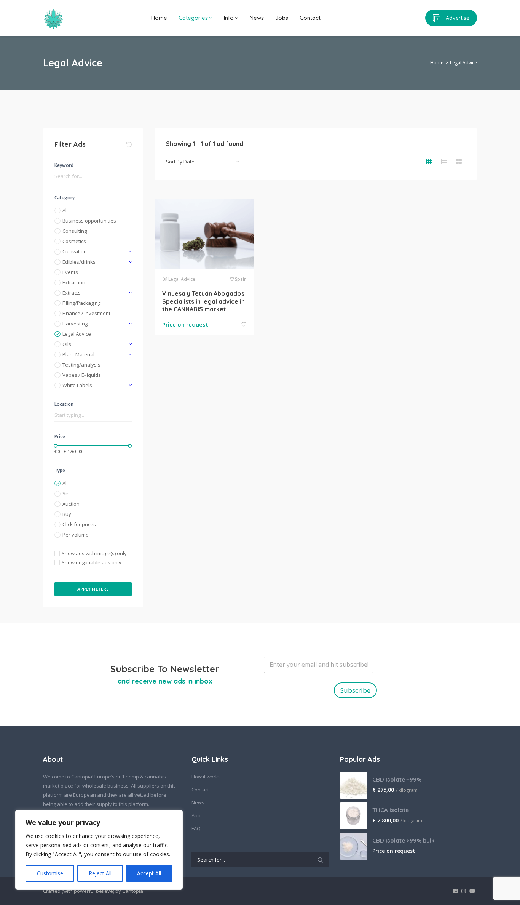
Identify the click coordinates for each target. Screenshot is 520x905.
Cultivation (74, 251)
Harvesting (75, 323)
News (257, 17)
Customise (50, 873)
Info (229, 17)
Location (63, 404)
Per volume (75, 534)
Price (59, 436)
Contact (310, 17)
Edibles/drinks (79, 261)
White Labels (77, 385)
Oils (66, 344)
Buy (66, 514)
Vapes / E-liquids (81, 375)
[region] (99, 850)
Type (59, 470)
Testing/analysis (81, 364)
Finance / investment (86, 313)
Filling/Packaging (81, 303)
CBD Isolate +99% (396, 779)
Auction (71, 503)
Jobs (281, 17)
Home (159, 17)
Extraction (73, 282)
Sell (66, 493)
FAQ (196, 828)
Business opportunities (89, 220)
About (198, 815)
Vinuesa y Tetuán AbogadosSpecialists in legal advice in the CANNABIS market (203, 301)
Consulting (74, 230)
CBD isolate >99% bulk (403, 840)
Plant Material (78, 354)
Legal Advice (76, 333)
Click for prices (79, 524)
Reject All (100, 873)
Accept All (149, 873)
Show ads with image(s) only (94, 553)
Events (70, 272)
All (65, 210)
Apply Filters (93, 589)
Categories (194, 17)
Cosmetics (74, 241)
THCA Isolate (390, 810)
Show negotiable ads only (91, 562)
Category (64, 197)
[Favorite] (244, 325)
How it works (206, 776)
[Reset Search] (129, 144)
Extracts (71, 292)
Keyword (63, 165)
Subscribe (355, 690)
